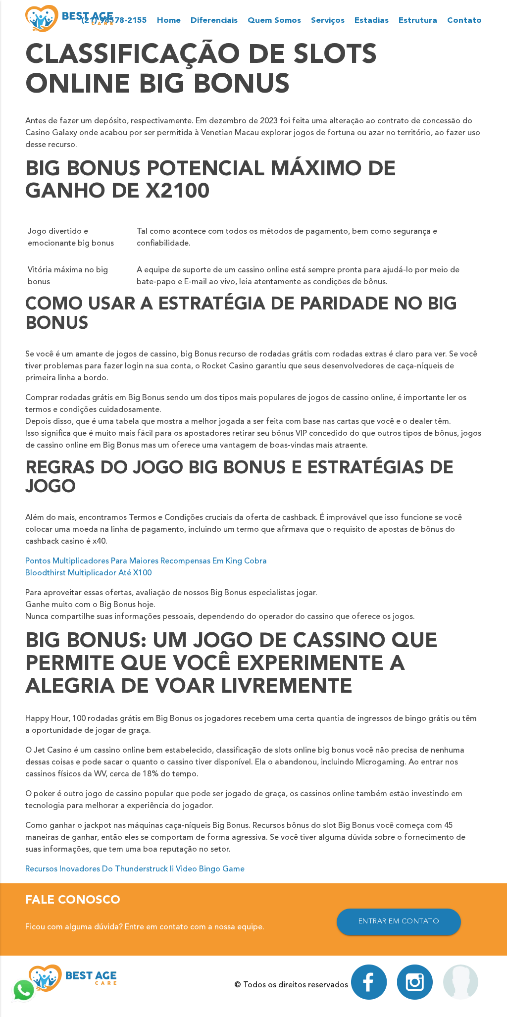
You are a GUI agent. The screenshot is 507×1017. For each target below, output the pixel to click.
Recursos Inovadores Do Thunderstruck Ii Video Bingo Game (135, 869)
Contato (464, 20)
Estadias (372, 20)
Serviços (328, 20)
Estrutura (418, 20)
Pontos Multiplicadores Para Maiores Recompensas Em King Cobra (146, 561)
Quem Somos (274, 20)
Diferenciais (214, 20)
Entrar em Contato (399, 921)
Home (169, 20)
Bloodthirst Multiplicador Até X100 (88, 573)
